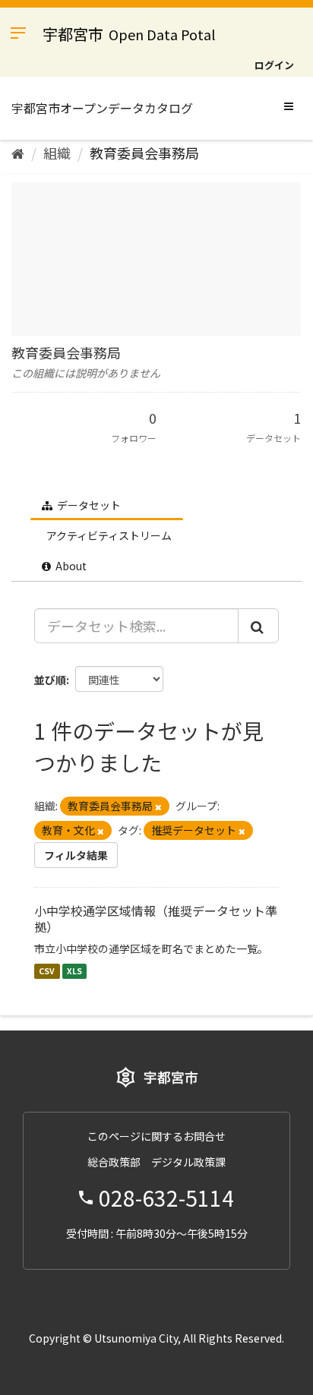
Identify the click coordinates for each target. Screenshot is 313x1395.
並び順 (50, 679)
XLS (74, 971)
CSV (47, 971)
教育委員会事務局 (144, 153)
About (70, 565)
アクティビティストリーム (108, 535)
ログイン (274, 65)
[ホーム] (17, 153)
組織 (57, 153)
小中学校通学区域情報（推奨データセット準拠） (155, 918)
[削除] (158, 806)
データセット (88, 505)
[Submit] (258, 625)
